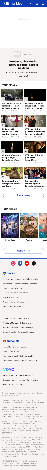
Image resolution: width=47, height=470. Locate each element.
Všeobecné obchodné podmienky (18, 356)
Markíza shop (27, 327)
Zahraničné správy (11, 351)
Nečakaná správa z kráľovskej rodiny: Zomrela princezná (11, 105)
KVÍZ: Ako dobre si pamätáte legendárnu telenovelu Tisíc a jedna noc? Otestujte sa (34, 158)
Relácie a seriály (30, 279)
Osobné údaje (9, 332)
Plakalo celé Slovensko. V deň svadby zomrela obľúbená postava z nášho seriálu (12, 132)
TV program (8, 279)
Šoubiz (18, 279)
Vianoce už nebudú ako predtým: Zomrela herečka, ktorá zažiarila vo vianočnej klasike (11, 158)
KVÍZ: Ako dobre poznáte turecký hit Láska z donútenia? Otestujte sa (35, 132)
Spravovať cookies (26, 332)
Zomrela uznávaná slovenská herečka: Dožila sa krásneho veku (34, 106)
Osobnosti (7, 284)
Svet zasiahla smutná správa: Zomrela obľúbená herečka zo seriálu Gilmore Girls (34, 184)
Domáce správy (20, 347)
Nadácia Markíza (10, 323)
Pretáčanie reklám (11, 327)
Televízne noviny (26, 375)
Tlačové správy (21, 284)
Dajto (13, 318)
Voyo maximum (10, 375)
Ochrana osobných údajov (15, 360)
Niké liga (21, 380)
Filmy (22, 384)
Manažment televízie (12, 306)
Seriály (14, 384)
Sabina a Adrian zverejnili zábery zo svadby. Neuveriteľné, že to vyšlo (11, 184)
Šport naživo (32, 380)
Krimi (19, 318)
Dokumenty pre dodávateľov (15, 293)
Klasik (26, 318)
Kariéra (6, 288)
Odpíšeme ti (25, 323)
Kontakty (7, 347)
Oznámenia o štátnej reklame (16, 302)
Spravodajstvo (9, 380)
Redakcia (33, 360)
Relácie (6, 384)
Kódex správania (10, 297)
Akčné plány (16, 288)
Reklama (33, 284)
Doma (5, 318)
